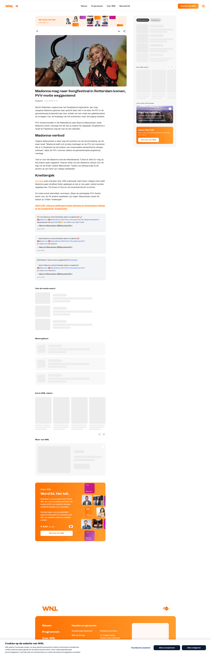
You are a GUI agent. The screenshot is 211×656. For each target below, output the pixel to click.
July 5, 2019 (41, 229)
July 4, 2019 (41, 250)
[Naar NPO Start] (165, 608)
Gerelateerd (155, 20)
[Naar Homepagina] (11, 6)
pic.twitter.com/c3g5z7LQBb (74, 222)
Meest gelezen (143, 20)
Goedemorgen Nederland (82, 631)
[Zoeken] (173, 6)
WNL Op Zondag (78, 635)
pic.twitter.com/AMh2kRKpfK (47, 244)
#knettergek (73, 260)
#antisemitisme (55, 220)
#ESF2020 (65, 220)
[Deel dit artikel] (124, 31)
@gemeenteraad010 (92, 220)
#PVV (83, 220)
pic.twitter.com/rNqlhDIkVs (46, 271)
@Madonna (43, 220)
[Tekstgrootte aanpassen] (119, 31)
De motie (39, 181)
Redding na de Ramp (108, 631)
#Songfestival (75, 220)
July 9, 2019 (41, 277)
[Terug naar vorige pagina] (37, 31)
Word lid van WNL (188, 6)
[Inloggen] (203, 6)
